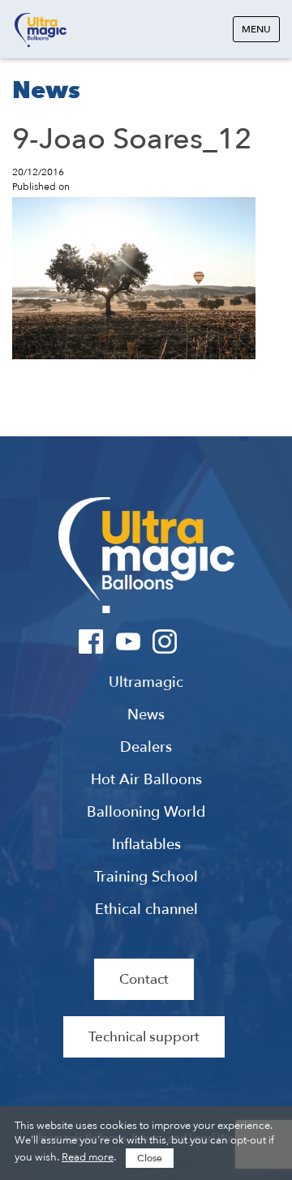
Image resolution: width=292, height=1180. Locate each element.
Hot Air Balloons (146, 780)
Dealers (146, 748)
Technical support (144, 1037)
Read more (88, 1157)
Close (149, 1158)
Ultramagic (40, 30)
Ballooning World (146, 813)
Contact (144, 979)
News (146, 715)
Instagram (164, 641)
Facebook (91, 641)
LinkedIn (200, 641)
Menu (256, 29)
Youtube (127, 641)
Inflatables (146, 845)
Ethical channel (146, 910)
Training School (146, 877)
